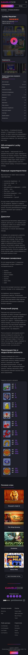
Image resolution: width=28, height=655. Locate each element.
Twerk (16, 618)
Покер (16, 630)
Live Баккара (4, 625)
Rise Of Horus (18, 615)
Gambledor (4, 9)
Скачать (14, 652)
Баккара (17, 625)
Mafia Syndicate (19, 613)
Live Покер (3, 630)
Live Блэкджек (4, 628)
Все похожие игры (14, 576)
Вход (20, 6)
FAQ (2, 613)
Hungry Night (18, 611)
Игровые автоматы (13, 9)
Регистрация (7, 6)
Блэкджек (17, 628)
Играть (14, 496)
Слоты (16, 635)
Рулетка (17, 632)
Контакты (3, 611)
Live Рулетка (4, 632)
